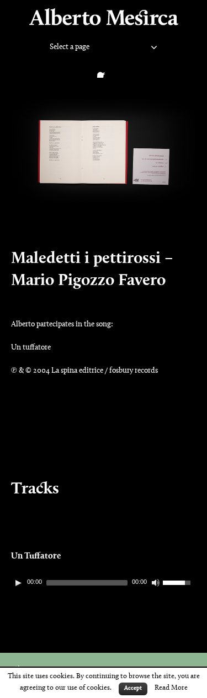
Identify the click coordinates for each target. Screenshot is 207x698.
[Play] (18, 582)
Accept (133, 688)
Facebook (103, 71)
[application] (103, 582)
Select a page (69, 47)
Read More (171, 687)
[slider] (179, 581)
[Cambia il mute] (155, 582)
